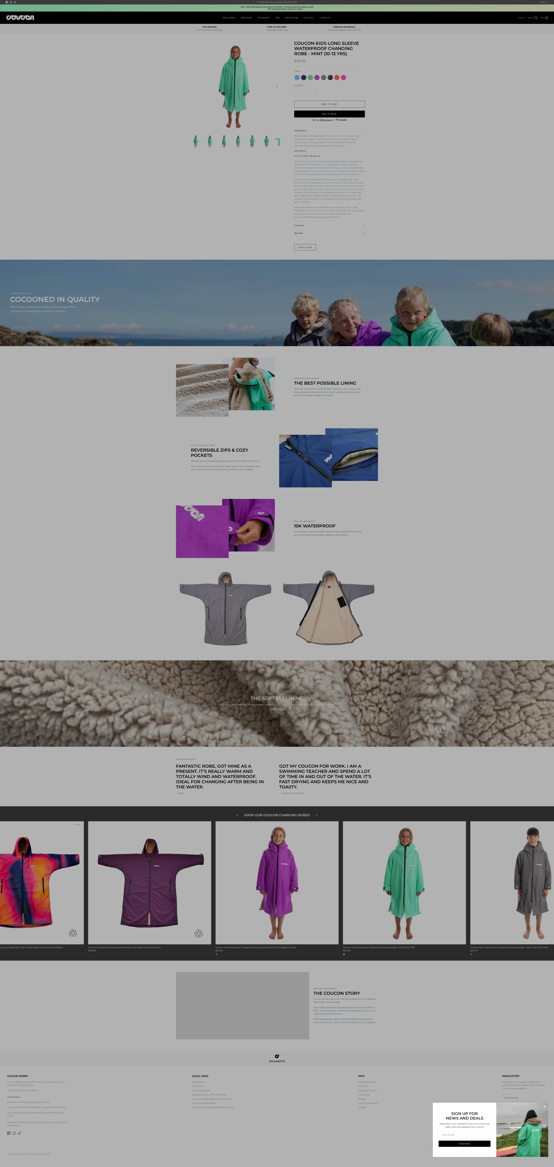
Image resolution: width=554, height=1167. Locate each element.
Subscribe (464, 1144)
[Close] (544, 1106)
